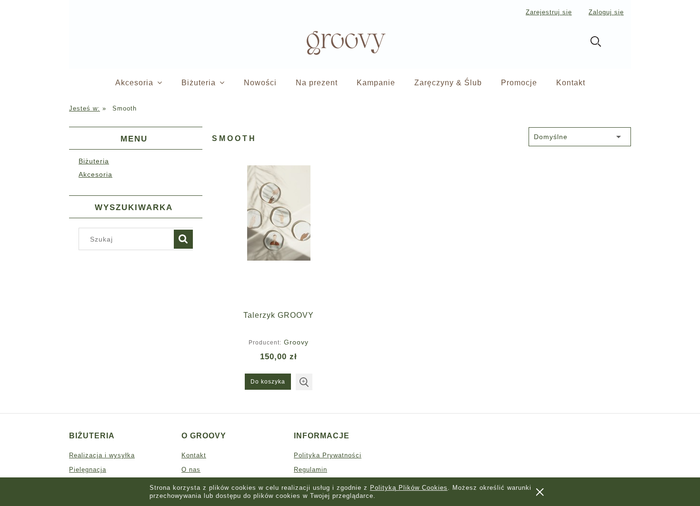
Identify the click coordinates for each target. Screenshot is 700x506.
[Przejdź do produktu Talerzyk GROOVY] (278, 234)
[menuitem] (148, 83)
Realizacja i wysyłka (102, 455)
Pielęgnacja (87, 469)
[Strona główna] (330, 41)
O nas (190, 469)
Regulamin (310, 469)
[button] (304, 382)
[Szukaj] (183, 239)
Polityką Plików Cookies (409, 487)
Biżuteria (94, 161)
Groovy (296, 342)
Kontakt (193, 455)
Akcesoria (95, 174)
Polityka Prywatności (327, 455)
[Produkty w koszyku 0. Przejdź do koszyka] (620, 43)
